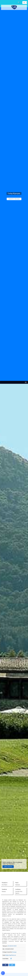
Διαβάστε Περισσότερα (8, 866)
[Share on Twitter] (12, 965)
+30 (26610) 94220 (12, 946)
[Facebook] (11, 958)
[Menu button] (25, 382)
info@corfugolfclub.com (10, 955)
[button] (2, 973)
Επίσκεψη (14, 952)
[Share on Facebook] (5, 965)
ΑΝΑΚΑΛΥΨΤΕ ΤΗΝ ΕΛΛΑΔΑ (14, 199)
